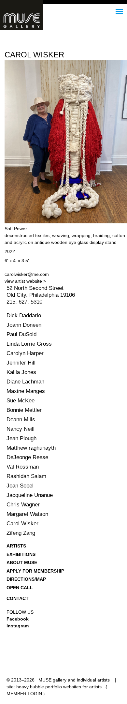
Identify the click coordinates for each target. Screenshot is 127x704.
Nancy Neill (21, 429)
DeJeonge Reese (27, 457)
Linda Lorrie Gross (29, 344)
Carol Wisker (22, 523)
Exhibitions (21, 554)
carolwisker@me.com (27, 274)
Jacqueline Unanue (30, 495)
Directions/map (26, 579)
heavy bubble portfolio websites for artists (59, 686)
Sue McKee (21, 400)
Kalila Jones (21, 372)
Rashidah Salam (26, 476)
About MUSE (22, 562)
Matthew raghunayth (31, 448)
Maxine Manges (26, 391)
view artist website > (25, 281)
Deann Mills (21, 419)
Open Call (20, 587)
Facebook (18, 619)
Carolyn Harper (25, 353)
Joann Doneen (24, 325)
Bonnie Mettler (24, 410)
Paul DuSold (21, 334)
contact (18, 598)
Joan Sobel (20, 486)
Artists (16, 545)
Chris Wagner (23, 505)
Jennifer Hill (21, 363)
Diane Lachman (25, 382)
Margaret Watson (27, 514)
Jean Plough (21, 438)
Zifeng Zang (21, 533)
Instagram (18, 625)
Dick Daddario (24, 315)
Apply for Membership (35, 571)
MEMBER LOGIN (24, 693)
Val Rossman (23, 467)
